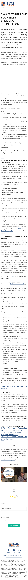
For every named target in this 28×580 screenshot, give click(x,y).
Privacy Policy (19, 555)
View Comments (14, 525)
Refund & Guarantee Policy (14, 557)
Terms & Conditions (8, 555)
